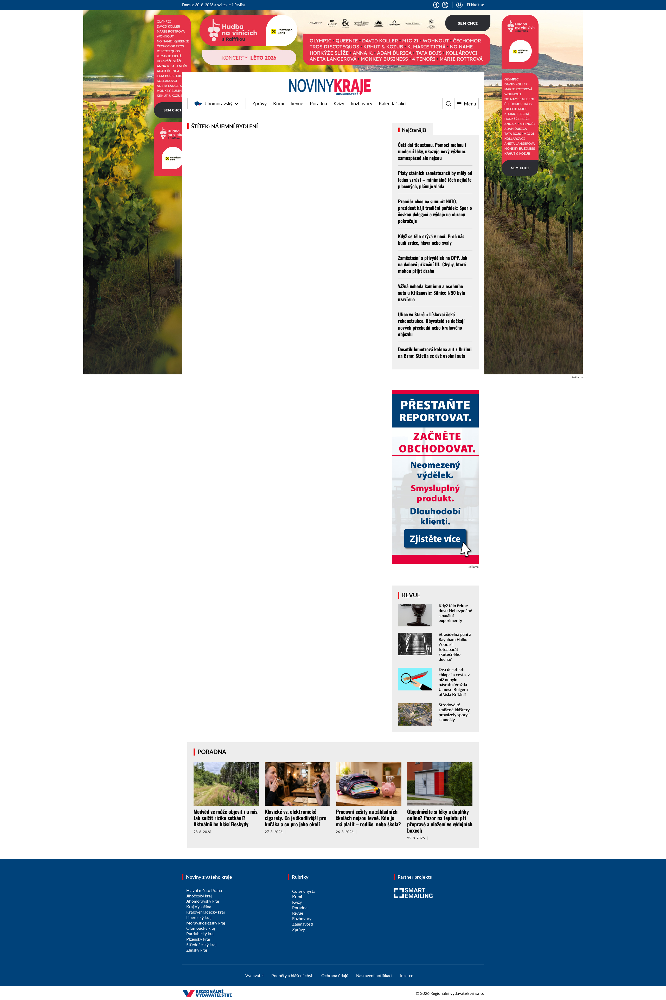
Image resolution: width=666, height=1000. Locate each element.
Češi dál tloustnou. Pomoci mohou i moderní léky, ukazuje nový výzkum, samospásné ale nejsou (432, 151)
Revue (297, 103)
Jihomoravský (218, 103)
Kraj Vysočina (198, 906)
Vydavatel (254, 975)
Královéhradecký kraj (205, 911)
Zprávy (259, 103)
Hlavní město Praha (204, 890)
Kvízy (339, 103)
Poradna (318, 103)
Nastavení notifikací (374, 975)
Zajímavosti (302, 923)
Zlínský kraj (196, 949)
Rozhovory (361, 103)
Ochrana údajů (334, 975)
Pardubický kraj (200, 933)
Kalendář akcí (392, 103)
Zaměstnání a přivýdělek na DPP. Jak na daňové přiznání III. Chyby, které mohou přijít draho (432, 264)
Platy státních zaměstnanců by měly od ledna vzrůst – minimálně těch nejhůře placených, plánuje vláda (435, 179)
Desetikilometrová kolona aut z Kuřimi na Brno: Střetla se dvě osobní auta (435, 352)
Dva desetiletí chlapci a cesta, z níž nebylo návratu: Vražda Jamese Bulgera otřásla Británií (454, 682)
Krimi (278, 103)
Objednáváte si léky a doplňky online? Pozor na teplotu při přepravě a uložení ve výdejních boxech (439, 821)
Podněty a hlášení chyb (292, 975)
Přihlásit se (475, 5)
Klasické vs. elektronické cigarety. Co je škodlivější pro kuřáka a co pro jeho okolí (295, 818)
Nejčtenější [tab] (413, 130)
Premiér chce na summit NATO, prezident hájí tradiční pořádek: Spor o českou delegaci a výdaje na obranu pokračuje (435, 211)
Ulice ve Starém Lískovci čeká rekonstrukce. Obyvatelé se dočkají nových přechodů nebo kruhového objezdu (431, 324)
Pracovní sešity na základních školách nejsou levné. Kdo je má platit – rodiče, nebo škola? (368, 818)
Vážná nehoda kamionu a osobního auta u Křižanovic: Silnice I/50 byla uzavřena (431, 293)
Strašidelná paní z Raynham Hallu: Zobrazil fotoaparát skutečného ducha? (455, 647)
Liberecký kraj (199, 917)
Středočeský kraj (201, 944)
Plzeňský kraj (198, 938)
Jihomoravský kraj (202, 900)
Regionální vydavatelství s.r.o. (457, 993)
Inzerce (406, 975)
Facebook (436, 5)
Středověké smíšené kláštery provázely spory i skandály (454, 712)
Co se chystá (303, 891)
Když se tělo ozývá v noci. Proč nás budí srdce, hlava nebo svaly (431, 239)
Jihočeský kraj (199, 895)
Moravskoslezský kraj (205, 922)
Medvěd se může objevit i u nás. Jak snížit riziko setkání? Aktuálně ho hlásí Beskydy (226, 818)
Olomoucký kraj (200, 928)
